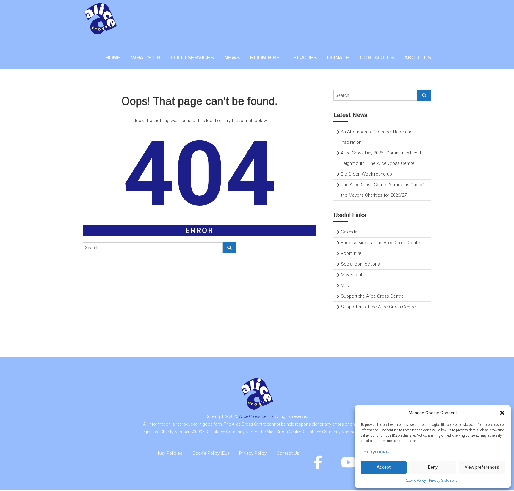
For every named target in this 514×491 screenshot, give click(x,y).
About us (417, 58)
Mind (345, 285)
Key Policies (170, 453)
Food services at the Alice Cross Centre (381, 242)
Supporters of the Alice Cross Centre (378, 307)
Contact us (377, 58)
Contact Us (288, 453)
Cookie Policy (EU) (210, 453)
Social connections (360, 264)
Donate (338, 58)
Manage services (376, 451)
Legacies (303, 58)
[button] (502, 413)
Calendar (350, 232)
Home (113, 58)
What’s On (145, 58)
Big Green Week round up (366, 174)
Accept (384, 467)
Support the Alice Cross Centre (372, 296)
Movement (351, 274)
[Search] (229, 247)
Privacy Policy (253, 453)
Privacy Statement (443, 481)
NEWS (232, 58)
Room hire (351, 253)
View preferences (482, 467)
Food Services (192, 58)
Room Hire (265, 58)
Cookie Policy (416, 481)
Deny (433, 467)
